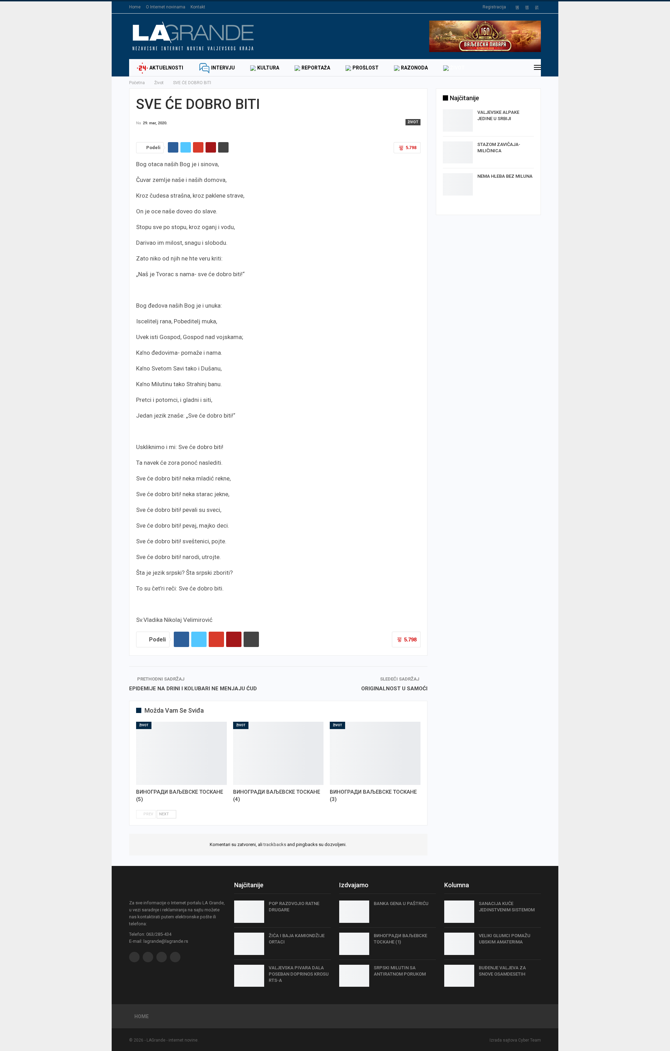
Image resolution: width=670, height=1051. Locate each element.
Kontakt (198, 7)
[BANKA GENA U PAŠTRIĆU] (354, 912)
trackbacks (274, 844)
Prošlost (365, 68)
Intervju (223, 68)
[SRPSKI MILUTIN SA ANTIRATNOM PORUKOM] (354, 976)
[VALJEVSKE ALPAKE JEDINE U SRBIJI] (458, 120)
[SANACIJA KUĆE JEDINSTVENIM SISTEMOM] (459, 912)
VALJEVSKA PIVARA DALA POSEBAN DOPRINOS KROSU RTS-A (299, 974)
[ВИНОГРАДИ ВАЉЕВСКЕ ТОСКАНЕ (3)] (375, 753)
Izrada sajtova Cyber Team (515, 1040)
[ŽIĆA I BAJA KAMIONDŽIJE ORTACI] (249, 944)
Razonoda (414, 68)
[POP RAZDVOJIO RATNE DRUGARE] (249, 912)
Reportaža (316, 68)
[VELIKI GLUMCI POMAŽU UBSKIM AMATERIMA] (459, 944)
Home (135, 7)
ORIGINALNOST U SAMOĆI (394, 688)
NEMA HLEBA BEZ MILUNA (505, 176)
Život (457, 68)
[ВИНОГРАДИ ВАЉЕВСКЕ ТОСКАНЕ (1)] (354, 944)
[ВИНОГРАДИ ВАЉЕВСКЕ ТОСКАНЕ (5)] (181, 753)
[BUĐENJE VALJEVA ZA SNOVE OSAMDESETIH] (459, 976)
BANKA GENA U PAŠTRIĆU (401, 903)
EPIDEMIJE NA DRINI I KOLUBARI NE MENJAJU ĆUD (193, 688)
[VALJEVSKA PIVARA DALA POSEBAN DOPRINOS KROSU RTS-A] (249, 976)
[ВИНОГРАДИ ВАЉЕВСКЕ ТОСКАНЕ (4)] (278, 753)
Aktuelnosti (166, 68)
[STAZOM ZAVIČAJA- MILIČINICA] (458, 152)
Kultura (268, 68)
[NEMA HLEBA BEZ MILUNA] (458, 184)
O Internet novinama (165, 7)
